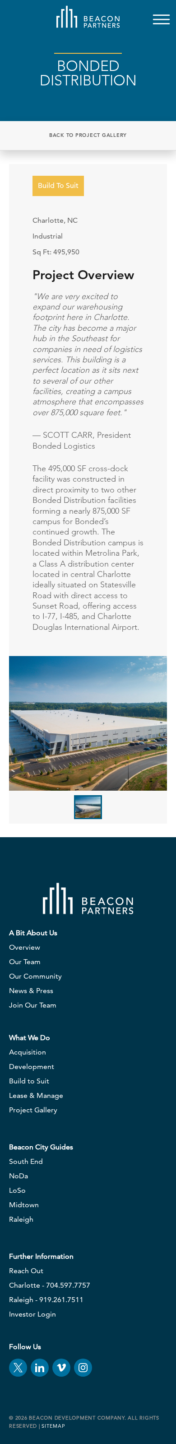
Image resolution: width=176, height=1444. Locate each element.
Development (31, 1066)
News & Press (31, 990)
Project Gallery (33, 1110)
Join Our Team (32, 1005)
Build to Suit (29, 1081)
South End (26, 1161)
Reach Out (26, 1270)
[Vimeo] (61, 1368)
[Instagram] (83, 1368)
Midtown (24, 1204)
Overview (24, 947)
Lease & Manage (36, 1095)
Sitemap (53, 1426)
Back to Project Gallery (88, 135)
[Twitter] (18, 1368)
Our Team (25, 961)
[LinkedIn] (40, 1368)
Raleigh (21, 1219)
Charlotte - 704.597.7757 (49, 1285)
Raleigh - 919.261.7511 (46, 1299)
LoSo (17, 1190)
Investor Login (32, 1314)
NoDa (18, 1176)
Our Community (35, 976)
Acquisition (27, 1052)
